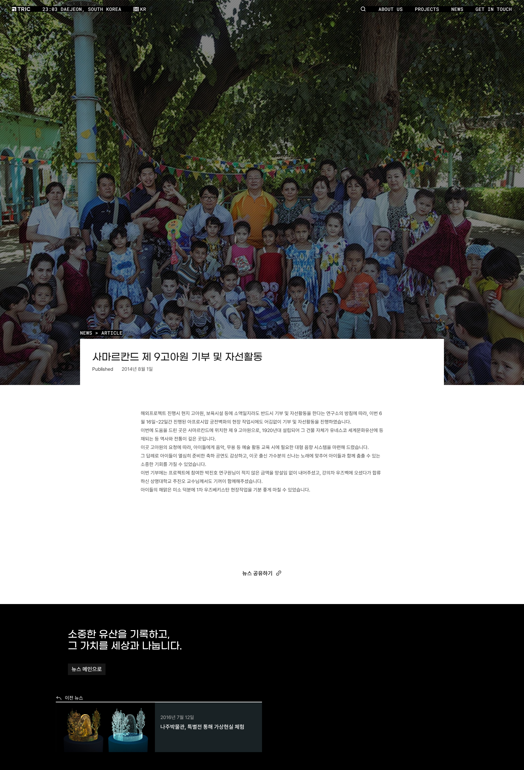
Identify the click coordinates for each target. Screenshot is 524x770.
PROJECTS (427, 9)
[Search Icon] (363, 9)
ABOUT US (390, 9)
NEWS (86, 332)
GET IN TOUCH (493, 9)
